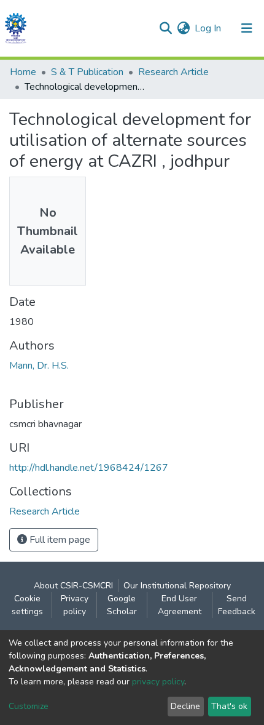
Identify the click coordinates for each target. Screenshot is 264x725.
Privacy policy (74, 605)
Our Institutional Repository (177, 585)
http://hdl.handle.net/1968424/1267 (88, 468)
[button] (183, 28)
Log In (208, 28)
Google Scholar (122, 605)
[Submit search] (165, 28)
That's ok (229, 706)
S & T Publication (87, 72)
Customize (29, 706)
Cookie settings (27, 605)
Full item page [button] (58, 540)
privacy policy (158, 681)
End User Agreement (179, 605)
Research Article (173, 72)
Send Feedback (236, 605)
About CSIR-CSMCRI (73, 585)
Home (23, 72)
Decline (185, 706)
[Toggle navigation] (247, 28)
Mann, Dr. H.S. (39, 365)
